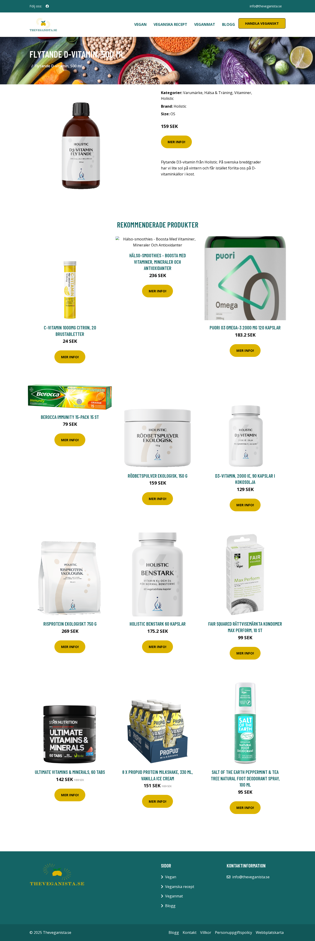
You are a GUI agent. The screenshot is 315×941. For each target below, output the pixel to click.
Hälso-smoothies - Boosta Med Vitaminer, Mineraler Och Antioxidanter (157, 261)
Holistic (167, 98)
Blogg (228, 24)
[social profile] (47, 6)
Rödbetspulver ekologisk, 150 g (157, 476)
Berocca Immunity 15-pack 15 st (70, 417)
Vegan (140, 24)
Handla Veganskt (262, 23)
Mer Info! (176, 141)
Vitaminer (242, 92)
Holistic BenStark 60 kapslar (158, 624)
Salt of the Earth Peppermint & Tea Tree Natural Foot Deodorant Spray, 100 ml (245, 778)
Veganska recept (170, 24)
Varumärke (192, 92)
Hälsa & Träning (218, 92)
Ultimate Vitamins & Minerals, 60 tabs (70, 772)
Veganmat (204, 24)
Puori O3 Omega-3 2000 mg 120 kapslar (245, 327)
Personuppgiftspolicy (233, 932)
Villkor (205, 932)
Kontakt (189, 932)
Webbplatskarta (270, 932)
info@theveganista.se (266, 6)
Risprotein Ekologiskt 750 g (70, 624)
